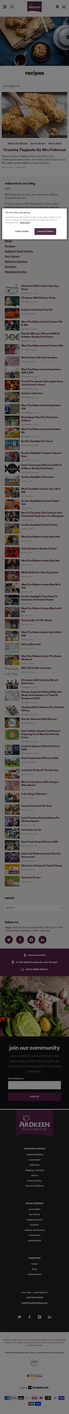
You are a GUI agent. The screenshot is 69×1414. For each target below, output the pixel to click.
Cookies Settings (22, 231)
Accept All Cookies (45, 231)
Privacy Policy (25, 223)
